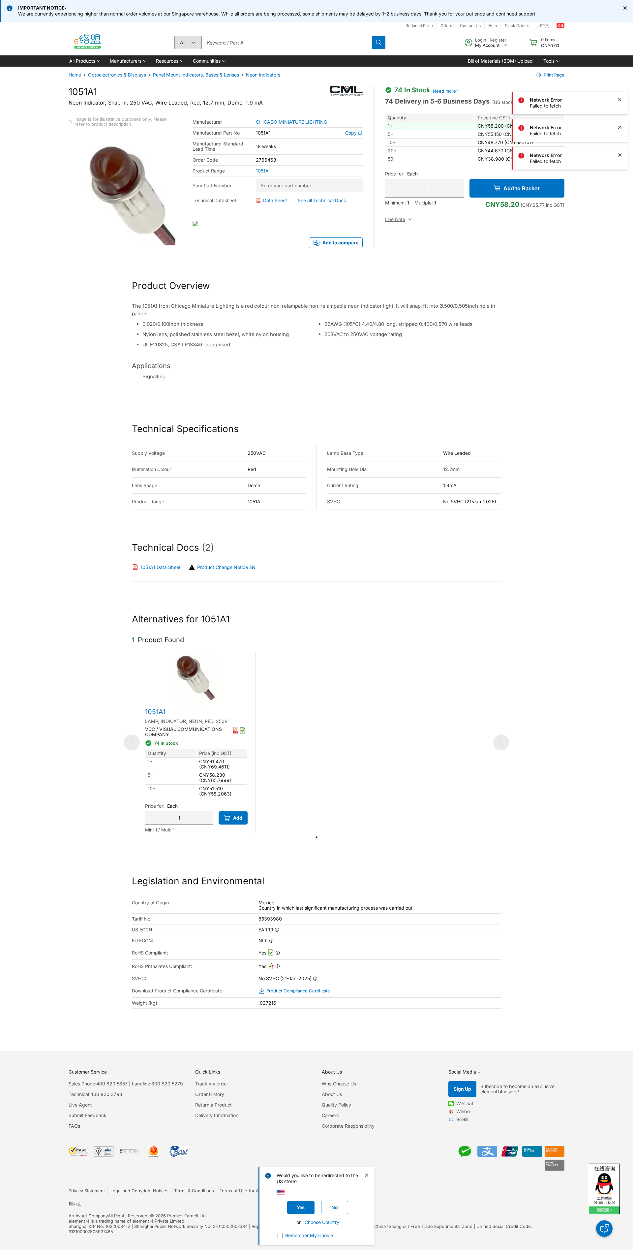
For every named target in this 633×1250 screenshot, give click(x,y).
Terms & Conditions (194, 1190)
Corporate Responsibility (348, 1126)
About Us (332, 1094)
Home (75, 75)
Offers (446, 25)
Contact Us (470, 25)
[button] (84, 61)
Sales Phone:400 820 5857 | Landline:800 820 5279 (126, 1083)
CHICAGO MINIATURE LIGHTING (291, 122)
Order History (209, 1094)
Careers (330, 1115)
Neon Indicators (263, 75)
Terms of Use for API (241, 1190)
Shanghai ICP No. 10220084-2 (99, 1226)
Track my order (211, 1083)
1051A (262, 170)
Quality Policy (336, 1105)
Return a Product (213, 1105)
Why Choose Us (339, 1083)
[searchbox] (286, 42)
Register (498, 40)
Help (492, 25)
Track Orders (516, 25)
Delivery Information (216, 1115)
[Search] (378, 42)
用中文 (543, 25)
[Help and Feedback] (604, 1228)
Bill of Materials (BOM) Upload (500, 61)
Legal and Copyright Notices (139, 1190)
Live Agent (80, 1105)
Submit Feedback (87, 1115)
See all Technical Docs (322, 200)
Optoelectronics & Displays (117, 75)
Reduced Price (419, 25)
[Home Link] (87, 42)
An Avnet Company (88, 1215)
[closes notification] (625, 8)
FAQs (74, 1126)
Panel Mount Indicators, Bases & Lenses (196, 75)
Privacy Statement (87, 1190)
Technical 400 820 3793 (95, 1094)
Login (480, 40)
